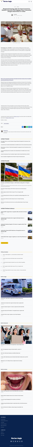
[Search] (29, 1)
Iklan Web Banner (3, 425)
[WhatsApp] (22, 441)
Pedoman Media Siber (4, 420)
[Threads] (20, 441)
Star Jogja (2, 435)
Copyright (2, 422)
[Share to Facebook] (23, 127)
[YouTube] (17, 441)
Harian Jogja (16, 116)
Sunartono (6, 130)
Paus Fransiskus (6, 123)
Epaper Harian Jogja (10, 117)
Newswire (15, 14)
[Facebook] (11, 441)
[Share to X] (25, 127)
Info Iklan (2, 427)
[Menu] (2, 1)
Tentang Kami (3, 419)
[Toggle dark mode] (31, 1)
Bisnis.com (2, 433)
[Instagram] (15, 441)
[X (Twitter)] (13, 441)
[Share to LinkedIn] (29, 127)
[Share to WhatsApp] (27, 127)
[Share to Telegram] (31, 127)
